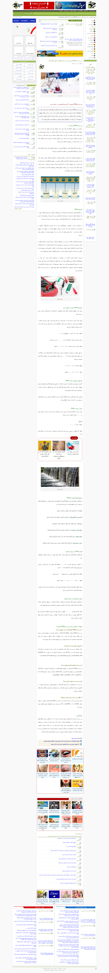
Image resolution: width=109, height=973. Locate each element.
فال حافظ (30, 43)
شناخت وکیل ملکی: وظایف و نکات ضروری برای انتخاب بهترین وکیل (90, 211)
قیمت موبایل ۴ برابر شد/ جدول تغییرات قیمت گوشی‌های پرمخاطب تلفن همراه (24, 201)
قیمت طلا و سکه (30, 67)
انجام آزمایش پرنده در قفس (51, 36)
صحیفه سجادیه (19, 79)
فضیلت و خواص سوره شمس (28, 174)
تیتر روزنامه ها (30, 79)
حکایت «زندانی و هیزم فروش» (27, 190)
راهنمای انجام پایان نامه (24, 138)
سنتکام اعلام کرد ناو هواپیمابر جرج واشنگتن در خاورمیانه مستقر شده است (69, 962)
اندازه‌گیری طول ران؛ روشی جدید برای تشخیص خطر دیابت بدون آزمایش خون (26, 962)
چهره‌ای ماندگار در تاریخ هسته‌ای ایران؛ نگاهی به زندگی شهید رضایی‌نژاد (90, 133)
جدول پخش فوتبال (18, 73)
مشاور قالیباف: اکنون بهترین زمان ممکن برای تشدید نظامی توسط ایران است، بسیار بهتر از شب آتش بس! (68, 956)
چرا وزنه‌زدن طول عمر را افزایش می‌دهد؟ (67, 858)
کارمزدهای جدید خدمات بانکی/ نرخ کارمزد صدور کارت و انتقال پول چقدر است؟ (69, 937)
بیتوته (51, 113)
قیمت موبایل (30, 73)
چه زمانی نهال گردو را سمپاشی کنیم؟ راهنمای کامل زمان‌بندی (90, 78)
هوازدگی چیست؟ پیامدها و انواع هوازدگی (48, 23)
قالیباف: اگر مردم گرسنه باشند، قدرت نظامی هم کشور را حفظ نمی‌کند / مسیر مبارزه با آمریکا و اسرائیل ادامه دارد (68, 946)
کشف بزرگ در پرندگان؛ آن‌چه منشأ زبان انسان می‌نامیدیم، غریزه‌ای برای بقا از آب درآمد (57, 875)
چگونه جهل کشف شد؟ (71, 846)
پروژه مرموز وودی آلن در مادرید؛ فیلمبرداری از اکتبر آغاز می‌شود (46, 919)
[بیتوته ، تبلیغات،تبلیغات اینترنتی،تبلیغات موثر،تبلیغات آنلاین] (39, 5)
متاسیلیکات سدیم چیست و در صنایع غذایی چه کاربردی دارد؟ (21, 113)
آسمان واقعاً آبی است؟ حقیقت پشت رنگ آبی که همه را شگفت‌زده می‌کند (73, 39)
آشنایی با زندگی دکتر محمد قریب (69, 854)
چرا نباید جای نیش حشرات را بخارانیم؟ (49, 45)
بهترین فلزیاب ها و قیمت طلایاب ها (90, 238)
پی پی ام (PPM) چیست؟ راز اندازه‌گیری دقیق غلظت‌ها (65, 60)
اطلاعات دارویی (19, 64)
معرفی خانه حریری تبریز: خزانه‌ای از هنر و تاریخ (24, 206)
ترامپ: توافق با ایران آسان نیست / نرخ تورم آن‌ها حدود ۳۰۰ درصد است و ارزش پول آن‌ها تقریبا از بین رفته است (87, 921)
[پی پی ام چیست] (60, 83)
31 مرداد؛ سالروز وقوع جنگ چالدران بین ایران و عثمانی (21, 158)
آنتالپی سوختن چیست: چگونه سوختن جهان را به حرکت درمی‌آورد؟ (90, 159)
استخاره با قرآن (30, 53)
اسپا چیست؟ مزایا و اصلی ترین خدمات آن (25, 176)
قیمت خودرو (30, 64)
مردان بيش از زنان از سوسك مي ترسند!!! (67, 862)
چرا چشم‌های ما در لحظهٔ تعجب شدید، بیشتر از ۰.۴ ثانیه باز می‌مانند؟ (21, 88)
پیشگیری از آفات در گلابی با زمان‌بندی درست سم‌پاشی (90, 186)
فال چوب (27, 57)
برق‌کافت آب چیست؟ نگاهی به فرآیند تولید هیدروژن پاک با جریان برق (90, 92)
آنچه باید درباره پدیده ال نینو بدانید (22, 120)
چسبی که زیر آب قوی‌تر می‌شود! (69, 870)
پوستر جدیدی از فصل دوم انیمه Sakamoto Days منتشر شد (46, 953)
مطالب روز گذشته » (18, 208)
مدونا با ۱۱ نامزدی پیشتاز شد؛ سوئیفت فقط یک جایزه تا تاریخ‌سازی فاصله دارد (26, 918)
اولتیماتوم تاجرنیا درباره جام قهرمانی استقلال (26, 930)
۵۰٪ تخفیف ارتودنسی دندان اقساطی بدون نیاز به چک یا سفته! (65, 744)
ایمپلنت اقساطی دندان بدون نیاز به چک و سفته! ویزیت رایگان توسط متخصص (62, 741)
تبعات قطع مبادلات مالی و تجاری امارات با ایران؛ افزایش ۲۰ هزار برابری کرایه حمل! (68, 915)
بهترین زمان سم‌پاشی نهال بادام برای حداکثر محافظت (90, 146)
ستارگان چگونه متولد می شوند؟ (22, 99)
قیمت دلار (31, 70)
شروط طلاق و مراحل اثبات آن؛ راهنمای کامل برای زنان (90, 225)
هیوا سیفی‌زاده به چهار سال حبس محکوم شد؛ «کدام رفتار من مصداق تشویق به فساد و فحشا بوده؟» (25, 915)
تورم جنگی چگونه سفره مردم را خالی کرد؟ (70, 959)
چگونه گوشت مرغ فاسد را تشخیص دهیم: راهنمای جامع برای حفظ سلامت (25, 172)
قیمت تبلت (31, 76)
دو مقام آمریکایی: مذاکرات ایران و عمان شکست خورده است (88, 935)
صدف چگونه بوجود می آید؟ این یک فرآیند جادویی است (22, 117)
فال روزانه (18, 53)
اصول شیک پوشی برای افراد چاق (27, 195)
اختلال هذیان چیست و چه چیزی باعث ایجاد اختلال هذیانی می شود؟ (25, 182)
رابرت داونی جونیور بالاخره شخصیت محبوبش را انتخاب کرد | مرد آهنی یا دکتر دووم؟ (26, 911)
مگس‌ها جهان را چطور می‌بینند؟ (69, 842)
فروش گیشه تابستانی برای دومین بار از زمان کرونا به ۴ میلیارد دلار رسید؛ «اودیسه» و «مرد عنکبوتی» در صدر (45, 942)
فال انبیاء (19, 43)
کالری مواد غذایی (18, 70)
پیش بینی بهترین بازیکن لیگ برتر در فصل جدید (26, 936)
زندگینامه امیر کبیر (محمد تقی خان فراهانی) (66, 838)
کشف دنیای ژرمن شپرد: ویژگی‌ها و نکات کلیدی (90, 198)
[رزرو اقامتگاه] (60, 54)
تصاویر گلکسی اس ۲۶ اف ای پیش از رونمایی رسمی (25, 948)
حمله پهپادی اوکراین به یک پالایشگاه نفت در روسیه (68, 949)
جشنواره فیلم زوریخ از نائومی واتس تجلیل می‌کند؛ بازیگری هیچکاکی (45, 930)
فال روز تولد (21, 57)
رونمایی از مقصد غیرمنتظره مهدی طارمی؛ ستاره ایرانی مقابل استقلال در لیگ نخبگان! (25, 939)
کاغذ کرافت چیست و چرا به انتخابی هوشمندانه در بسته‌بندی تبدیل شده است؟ (21, 134)
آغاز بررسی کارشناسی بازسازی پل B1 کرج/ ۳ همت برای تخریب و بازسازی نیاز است (68, 922)
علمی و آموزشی (92, 16)
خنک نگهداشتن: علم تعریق (51, 32)
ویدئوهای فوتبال (19, 67)
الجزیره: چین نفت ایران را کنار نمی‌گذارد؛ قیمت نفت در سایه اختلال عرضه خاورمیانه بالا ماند (68, 952)
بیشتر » (39, 20)
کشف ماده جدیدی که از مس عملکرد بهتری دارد (66, 879)
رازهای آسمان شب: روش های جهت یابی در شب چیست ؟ (21, 96)
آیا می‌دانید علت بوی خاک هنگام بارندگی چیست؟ (90, 172)
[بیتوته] (18, 8)
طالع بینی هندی (33, 57)
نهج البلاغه (20, 76)
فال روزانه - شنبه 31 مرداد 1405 (27, 162)
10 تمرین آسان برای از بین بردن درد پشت (25, 188)
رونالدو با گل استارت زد (31, 928)
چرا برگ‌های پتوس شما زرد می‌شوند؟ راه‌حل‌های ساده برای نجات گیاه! (90, 119)
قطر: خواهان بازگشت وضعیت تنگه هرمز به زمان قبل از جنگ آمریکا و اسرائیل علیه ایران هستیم (88, 948)
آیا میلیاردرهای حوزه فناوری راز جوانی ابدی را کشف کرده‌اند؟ (63, 850)
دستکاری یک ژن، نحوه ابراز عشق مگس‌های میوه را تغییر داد (90, 106)
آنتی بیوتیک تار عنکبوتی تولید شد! (22, 124)
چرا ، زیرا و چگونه (84, 16)
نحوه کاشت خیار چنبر (71, 866)
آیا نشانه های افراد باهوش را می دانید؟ (68, 883)
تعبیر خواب (15, 57)
